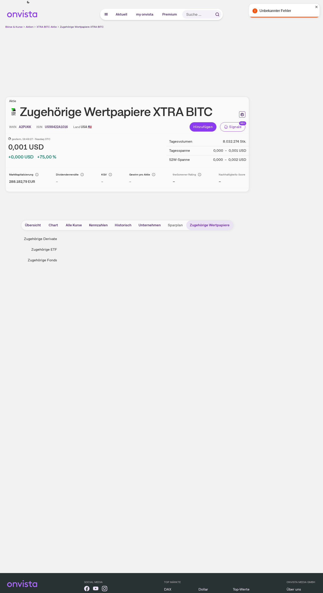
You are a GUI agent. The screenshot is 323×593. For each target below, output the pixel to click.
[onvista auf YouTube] (95, 589)
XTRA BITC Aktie (47, 27)
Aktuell (121, 14)
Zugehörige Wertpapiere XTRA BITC (82, 27)
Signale (235, 126)
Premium (169, 14)
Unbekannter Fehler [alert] (275, 11)
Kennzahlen (98, 225)
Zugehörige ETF (44, 249)
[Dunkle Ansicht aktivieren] (28, 2)
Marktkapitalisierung (21, 174)
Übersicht (33, 225)
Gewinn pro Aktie (139, 174)
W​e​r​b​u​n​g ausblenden (165, 60)
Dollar (203, 589)
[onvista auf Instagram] (104, 589)
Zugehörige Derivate (40, 238)
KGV (104, 174)
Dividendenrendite (67, 174)
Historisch (123, 225)
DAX (167, 589)
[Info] (36, 174)
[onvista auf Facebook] (86, 589)
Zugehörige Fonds (42, 260)
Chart (53, 225)
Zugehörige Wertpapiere (210, 225)
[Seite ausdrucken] (242, 114)
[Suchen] (217, 14)
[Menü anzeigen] (106, 14)
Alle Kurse (74, 225)
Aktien (30, 27)
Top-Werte (241, 589)
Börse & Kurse (14, 27)
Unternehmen (150, 225)
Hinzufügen (203, 126)
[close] (316, 7)
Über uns (294, 589)
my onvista (145, 14)
